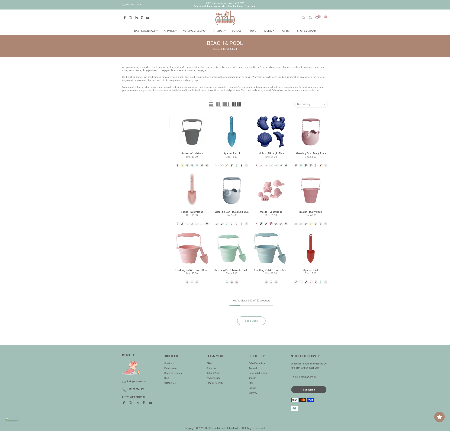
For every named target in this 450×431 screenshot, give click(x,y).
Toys (251, 383)
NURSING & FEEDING (194, 30)
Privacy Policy (213, 378)
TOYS (253, 30)
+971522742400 (134, 4)
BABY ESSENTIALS (145, 30)
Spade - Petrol (231, 153)
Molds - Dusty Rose (271, 211)
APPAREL (169, 30)
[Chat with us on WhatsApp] (12, 418)
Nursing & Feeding (258, 373)
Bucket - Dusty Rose (310, 211)
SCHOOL (236, 30)
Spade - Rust (310, 270)
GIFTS (285, 30)
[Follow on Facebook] (124, 18)
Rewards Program (173, 373)
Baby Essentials (257, 363)
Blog (166, 378)
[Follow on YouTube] (147, 18)
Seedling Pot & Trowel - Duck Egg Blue (276, 270)
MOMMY (269, 30)
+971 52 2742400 (135, 389)
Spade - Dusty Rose (192, 211)
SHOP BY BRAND (306, 30)
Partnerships (170, 368)
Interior (252, 378)
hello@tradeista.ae (136, 381)
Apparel (253, 368)
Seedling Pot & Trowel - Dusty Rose (195, 270)
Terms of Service (215, 383)
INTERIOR (218, 30)
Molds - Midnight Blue (271, 153)
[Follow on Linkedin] (136, 18)
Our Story (169, 363)
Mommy (253, 393)
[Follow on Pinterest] (142, 18)
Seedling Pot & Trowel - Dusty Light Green (238, 270)
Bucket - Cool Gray (192, 153)
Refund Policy (213, 373)
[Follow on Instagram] (130, 18)
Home (216, 49)
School (252, 388)
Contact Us (170, 383)
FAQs (209, 363)
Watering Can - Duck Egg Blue (232, 211)
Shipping (211, 368)
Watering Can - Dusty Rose (311, 153)
